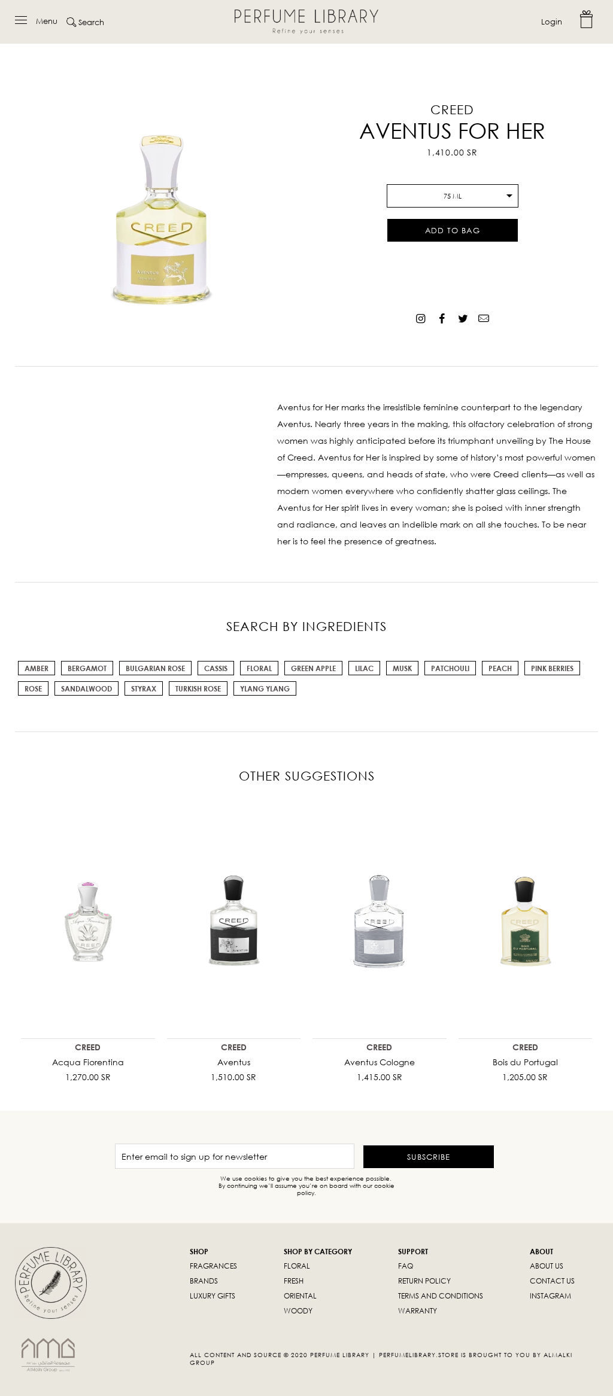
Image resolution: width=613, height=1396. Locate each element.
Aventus (233, 1062)
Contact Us (552, 1280)
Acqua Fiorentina (88, 1062)
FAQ (405, 1265)
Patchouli (450, 668)
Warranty (417, 1310)
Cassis (215, 668)
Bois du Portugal (525, 1062)
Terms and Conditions (440, 1295)
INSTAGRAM (550, 1295)
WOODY (298, 1310)
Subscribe (428, 1157)
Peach (500, 668)
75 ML (453, 196)
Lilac (364, 668)
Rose (33, 688)
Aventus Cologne (379, 1062)
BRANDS (204, 1280)
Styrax (143, 688)
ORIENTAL (300, 1295)
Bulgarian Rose (155, 668)
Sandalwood (86, 688)
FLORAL (297, 1265)
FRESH (294, 1280)
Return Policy (424, 1280)
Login (551, 21)
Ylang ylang (265, 688)
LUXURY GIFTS (212, 1295)
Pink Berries (552, 668)
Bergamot (87, 668)
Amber (36, 668)
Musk (402, 668)
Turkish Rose (198, 688)
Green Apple (313, 668)
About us (546, 1265)
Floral (259, 668)
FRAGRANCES (213, 1265)
